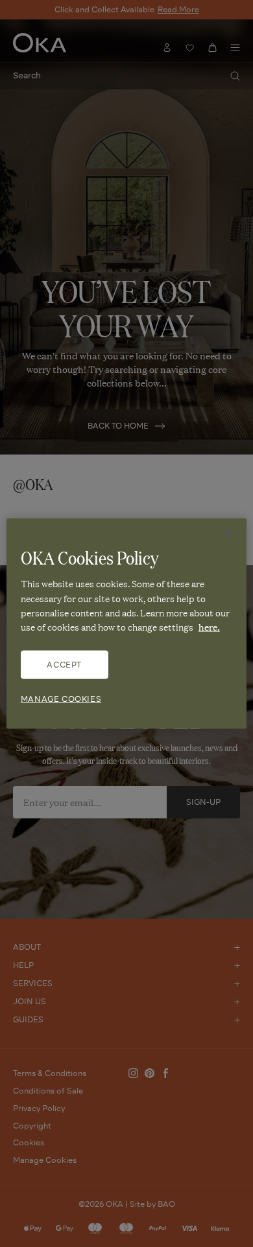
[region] (126, 624)
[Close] (228, 534)
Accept (64, 664)
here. (209, 627)
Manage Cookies (61, 698)
